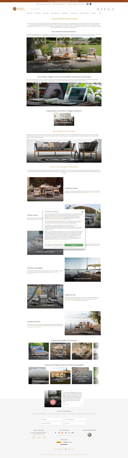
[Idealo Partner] (90, 4)
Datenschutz (51, 454)
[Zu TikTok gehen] (69, 449)
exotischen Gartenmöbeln (94, 192)
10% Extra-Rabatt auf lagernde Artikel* (62, 1)
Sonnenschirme (73, 13)
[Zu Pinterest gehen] (66, 449)
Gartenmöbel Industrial (70, 300)
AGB (47, 454)
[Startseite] (19, 9)
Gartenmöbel (34, 413)
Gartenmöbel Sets (55, 13)
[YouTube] (73, 449)
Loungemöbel (65, 13)
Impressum (43, 454)
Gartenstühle (46, 13)
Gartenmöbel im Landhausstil (34, 327)
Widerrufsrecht (57, 454)
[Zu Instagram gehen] (59, 449)
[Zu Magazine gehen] (55, 449)
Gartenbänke (79, 413)
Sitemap (76, 454)
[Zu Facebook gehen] (62, 449)
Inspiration (93, 13)
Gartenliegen (86, 413)
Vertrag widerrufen (63, 454)
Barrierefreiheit (71, 454)
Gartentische (37, 13)
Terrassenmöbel (71, 413)
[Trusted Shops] (87, 4)
